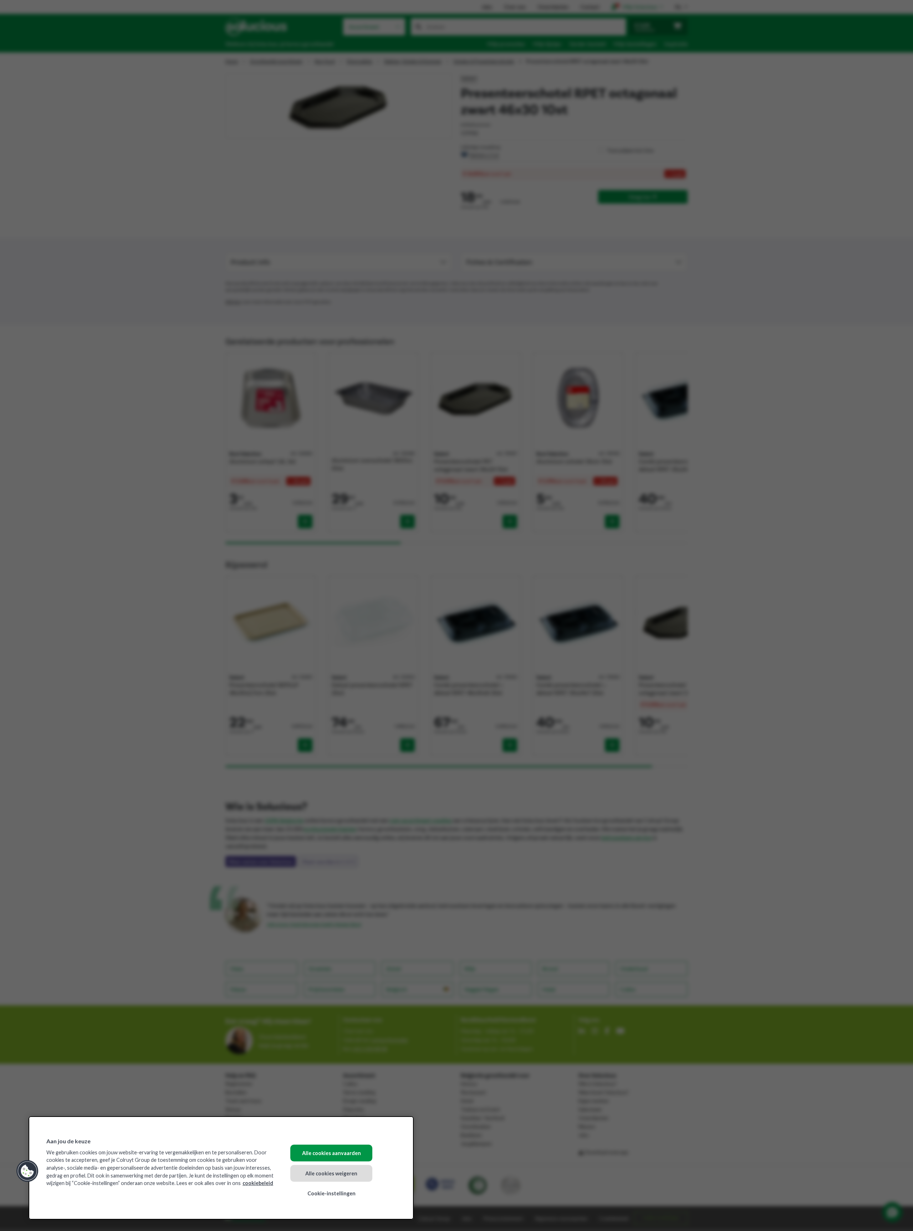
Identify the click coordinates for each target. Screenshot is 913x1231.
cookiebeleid (258, 1183)
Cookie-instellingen (331, 1193)
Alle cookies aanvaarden (331, 1153)
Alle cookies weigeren (331, 1173)
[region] (221, 1168)
